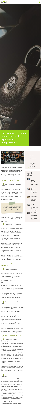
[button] (39, 2)
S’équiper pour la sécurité (33, 159)
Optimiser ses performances (32, 167)
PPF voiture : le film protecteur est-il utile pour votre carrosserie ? (34, 191)
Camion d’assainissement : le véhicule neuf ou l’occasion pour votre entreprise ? (34, 207)
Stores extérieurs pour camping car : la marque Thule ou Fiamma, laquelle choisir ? (34, 199)
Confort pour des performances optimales (33, 163)
